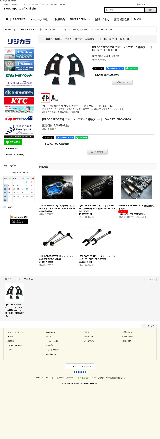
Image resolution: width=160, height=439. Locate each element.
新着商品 (49, 345)
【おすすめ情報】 (53, 350)
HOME (10, 336)
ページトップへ (150, 326)
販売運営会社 (127, 336)
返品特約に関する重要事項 (107, 75)
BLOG (86, 332)
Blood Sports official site (20, 8)
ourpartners (12, 148)
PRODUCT (50, 336)
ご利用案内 (126, 341)
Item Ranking (51, 354)
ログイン (11, 350)
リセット (152, 279)
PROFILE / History (15, 155)
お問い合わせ (122, 82)
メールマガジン (90, 341)
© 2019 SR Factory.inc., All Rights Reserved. (80, 383)
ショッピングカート (15, 332)
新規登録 (11, 341)
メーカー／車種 (52, 341)
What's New (88, 336)
